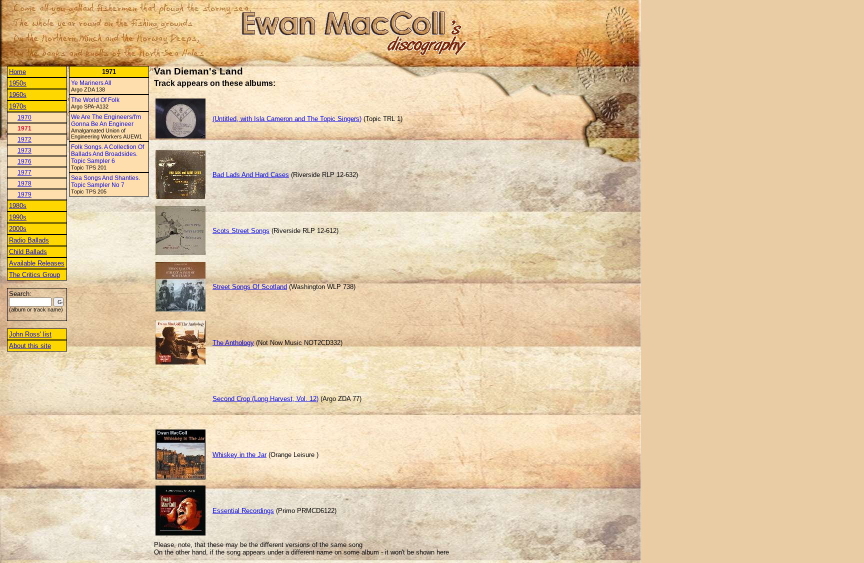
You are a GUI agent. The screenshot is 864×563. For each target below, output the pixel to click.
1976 (25, 161)
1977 (25, 172)
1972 (25, 139)
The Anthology (233, 342)
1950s (17, 83)
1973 (25, 150)
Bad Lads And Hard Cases (250, 174)
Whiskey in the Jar (239, 454)
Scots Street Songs (241, 230)
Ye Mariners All (91, 83)
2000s (17, 228)
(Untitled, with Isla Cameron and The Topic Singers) (287, 118)
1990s (17, 217)
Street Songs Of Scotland (249, 286)
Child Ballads (28, 252)
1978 (25, 183)
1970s (17, 106)
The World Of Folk (95, 100)
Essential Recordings (243, 510)
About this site (30, 346)
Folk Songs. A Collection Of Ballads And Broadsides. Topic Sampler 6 (107, 154)
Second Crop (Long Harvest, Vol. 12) (265, 398)
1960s (17, 94)
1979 (25, 194)
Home (17, 72)
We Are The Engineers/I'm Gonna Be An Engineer (106, 121)
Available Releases (36, 263)
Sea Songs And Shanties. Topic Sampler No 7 (105, 181)
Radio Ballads (29, 240)
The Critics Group (34, 274)
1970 (25, 117)
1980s (17, 206)
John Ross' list (30, 334)
